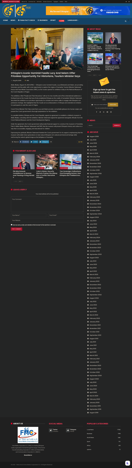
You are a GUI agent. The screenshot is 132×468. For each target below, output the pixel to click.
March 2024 (94, 234)
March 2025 (94, 194)
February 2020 (95, 399)
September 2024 (96, 214)
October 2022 (95, 291)
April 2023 (93, 271)
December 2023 (95, 244)
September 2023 (96, 254)
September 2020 (96, 376)
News (13, 20)
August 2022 (94, 298)
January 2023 (94, 281)
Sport (53, 20)
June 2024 (93, 224)
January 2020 (94, 403)
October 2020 (95, 372)
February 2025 (95, 197)
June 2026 (93, 143)
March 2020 (94, 396)
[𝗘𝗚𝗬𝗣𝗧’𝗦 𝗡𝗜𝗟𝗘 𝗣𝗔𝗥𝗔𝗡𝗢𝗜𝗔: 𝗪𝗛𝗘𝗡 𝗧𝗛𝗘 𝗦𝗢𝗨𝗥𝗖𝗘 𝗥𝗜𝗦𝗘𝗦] (95, 37)
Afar (66, 1)
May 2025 (93, 187)
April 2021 (93, 352)
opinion (89, 449)
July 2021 (93, 342)
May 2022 (93, 308)
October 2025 (95, 170)
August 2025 (94, 177)
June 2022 (93, 305)
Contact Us (31, 1)
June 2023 (93, 264)
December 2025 (95, 163)
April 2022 (93, 312)
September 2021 (95, 335)
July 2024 (93, 221)
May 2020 (93, 389)
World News (90, 437)
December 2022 (95, 285)
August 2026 (94, 136)
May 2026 (93, 147)
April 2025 (93, 190)
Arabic (61, 1)
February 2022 (95, 318)
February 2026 (95, 157)
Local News (17, 168)
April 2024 (93, 231)
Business (44, 20)
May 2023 (93, 268)
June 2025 (93, 184)
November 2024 (95, 207)
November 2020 (95, 369)
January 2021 (94, 362)
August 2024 (94, 217)
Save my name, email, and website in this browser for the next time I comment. (34, 225)
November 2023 (95, 248)
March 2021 (94, 355)
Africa (88, 445)
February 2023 (95, 278)
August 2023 (94, 258)
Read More (28, 455)
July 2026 (93, 140)
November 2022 (95, 288)
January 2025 (94, 200)
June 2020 (93, 386)
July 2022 (93, 301)
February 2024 (95, 238)
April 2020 (93, 392)
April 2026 (93, 150)
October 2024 (95, 210)
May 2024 (93, 227)
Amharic (39, 1)
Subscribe (113, 104)
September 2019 (95, 409)
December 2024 (95, 204)
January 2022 (94, 322)
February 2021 (95, 359)
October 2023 (95, 251)
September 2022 (96, 295)
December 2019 (95, 406)
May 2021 (93, 349)
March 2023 (94, 274)
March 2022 (94, 315)
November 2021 (95, 328)
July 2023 (93, 261)
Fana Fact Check (27, 20)
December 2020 (95, 365)
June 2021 (93, 345)
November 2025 (95, 167)
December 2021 (95, 325)
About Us (24, 1)
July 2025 (93, 180)
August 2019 (94, 413)
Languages (72, 20)
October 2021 (94, 332)
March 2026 (94, 153)
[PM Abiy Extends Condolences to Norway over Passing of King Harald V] (24, 161)
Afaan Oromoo (47, 1)
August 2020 (94, 379)
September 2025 (96, 174)
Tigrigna (55, 1)
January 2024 (94, 241)
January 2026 (94, 160)
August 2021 (94, 339)
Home (5, 20)
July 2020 (93, 382)
